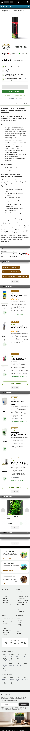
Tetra (12, 293)
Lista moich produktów (22, 602)
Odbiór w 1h (24, 314)
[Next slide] (27, 510)
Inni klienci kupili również (15, 104)
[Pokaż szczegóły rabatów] (11, 80)
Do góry (16, 281)
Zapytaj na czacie (12, 95)
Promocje (5, 602)
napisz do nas (21, 95)
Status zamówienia (21, 598)
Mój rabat (19, 609)
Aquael (15, 251)
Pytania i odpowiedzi (8, 621)
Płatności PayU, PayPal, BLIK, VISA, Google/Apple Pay (14, 75)
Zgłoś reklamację (7, 630)
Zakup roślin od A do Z (8, 618)
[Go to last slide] (3, 510)
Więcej (22, 709)
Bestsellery (5, 598)
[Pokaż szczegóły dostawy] (10, 71)
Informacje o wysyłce (6, 624)
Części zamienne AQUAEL (9, 267)
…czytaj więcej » (18, 311)
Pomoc (28, 104)
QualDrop (13, 399)
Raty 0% (19, 622)
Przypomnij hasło (21, 611)
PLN (12, 2)
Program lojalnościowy (20, 625)
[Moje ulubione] (23, 2)
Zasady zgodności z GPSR (22, 630)
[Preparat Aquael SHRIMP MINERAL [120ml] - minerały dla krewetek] (15, 28)
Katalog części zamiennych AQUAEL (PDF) (14, 276)
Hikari (12, 356)
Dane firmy (19, 633)
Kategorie (5, 592)
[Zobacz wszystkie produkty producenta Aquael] (6, 54)
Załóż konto (20, 594)
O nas (18, 618)
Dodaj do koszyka (13, 91)
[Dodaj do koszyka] (5, 312)
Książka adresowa (21, 607)
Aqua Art (13, 324)
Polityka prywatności (22, 628)
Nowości (5, 596)
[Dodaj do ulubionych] (26, 91)
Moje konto (19, 592)
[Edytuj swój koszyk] (27, 2)
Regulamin (19, 620)
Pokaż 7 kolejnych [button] (16, 383)
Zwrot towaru (6, 632)
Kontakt (5, 634)
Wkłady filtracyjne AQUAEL (10, 272)
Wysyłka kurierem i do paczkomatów (15, 70)
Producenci (6, 594)
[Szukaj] (18, 2)
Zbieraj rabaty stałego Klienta (13, 78)
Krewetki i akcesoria (18, 10)
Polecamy (6, 44)
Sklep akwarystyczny (6, 10)
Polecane (5, 600)
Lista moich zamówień (22, 600)
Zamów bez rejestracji (22, 596)
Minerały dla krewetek (6, 12)
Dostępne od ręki (7, 604)
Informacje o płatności (6, 627)
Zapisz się (24, 704)
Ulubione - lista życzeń (22, 604)
